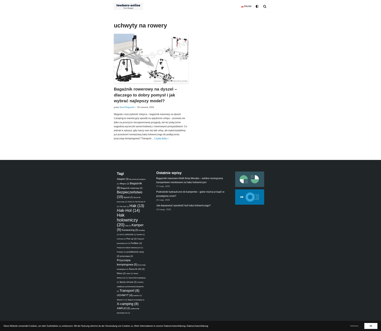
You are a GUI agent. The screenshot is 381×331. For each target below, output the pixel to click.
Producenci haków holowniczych (130, 248)
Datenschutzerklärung (197, 326)
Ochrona (121, 239)
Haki (128, 226)
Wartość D (122, 300)
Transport (129, 291)
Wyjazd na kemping (136, 300)
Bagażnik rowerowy (131, 188)
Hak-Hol (128, 210)
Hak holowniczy (127, 220)
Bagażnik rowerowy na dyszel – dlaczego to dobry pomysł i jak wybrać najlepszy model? (145, 95)
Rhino (121, 273)
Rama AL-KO (137, 269)
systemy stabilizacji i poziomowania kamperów (130, 286)
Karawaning (130, 230)
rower (129, 273)
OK (371, 326)
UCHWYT (125, 295)
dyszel (128, 197)
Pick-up (131, 239)
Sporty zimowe (128, 282)
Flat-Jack (124, 206)
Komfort (141, 234)
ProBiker (136, 243)
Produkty (121, 252)
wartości (137, 295)
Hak (136, 205)
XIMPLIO (123, 308)
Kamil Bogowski (127, 107)
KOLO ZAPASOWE (128, 234)
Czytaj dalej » (161, 138)
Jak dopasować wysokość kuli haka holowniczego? (183, 205)
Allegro (124, 183)
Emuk (131, 202)
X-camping (128, 304)
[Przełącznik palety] (257, 6)
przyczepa (126, 256)
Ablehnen (354, 326)
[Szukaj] (264, 6)
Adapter (123, 179)
